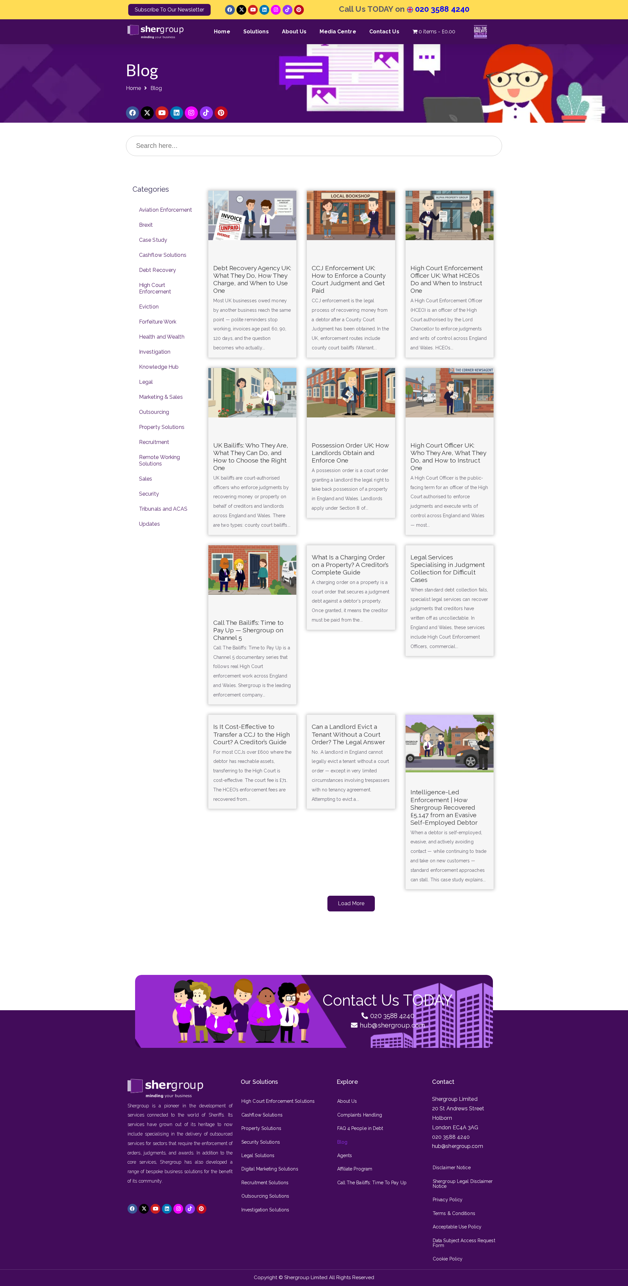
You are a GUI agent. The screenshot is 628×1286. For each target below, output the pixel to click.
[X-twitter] (241, 10)
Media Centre (338, 31)
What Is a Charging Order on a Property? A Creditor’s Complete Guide (350, 565)
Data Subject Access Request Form (464, 1243)
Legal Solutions (258, 1155)
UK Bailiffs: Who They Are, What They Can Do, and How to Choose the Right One (250, 456)
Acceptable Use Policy (457, 1226)
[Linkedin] (264, 10)
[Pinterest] (299, 10)
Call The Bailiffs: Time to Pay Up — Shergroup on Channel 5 (248, 630)
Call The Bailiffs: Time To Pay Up (372, 1182)
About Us (294, 31)
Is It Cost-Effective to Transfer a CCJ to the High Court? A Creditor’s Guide (251, 734)
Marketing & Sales (161, 397)
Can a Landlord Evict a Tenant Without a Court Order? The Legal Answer (348, 734)
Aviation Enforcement (165, 210)
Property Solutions (161, 427)
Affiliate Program (355, 1168)
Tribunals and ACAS (163, 509)
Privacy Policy (447, 1199)
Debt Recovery (157, 270)
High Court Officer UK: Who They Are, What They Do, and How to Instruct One (448, 456)
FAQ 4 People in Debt (360, 1128)
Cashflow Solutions (162, 255)
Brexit (146, 225)
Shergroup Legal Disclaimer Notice (463, 1184)
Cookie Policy (447, 1258)
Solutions (256, 31)
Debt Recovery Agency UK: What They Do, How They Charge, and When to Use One (252, 279)
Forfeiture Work (158, 322)
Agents (344, 1155)
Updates (149, 524)
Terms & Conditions (454, 1213)
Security (149, 494)
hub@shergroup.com (457, 1146)
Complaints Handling (359, 1115)
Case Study (153, 240)
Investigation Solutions (265, 1209)
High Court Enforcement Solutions (278, 1101)
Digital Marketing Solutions (269, 1168)
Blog (342, 1142)
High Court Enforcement (155, 288)
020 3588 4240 (441, 9)
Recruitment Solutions (264, 1182)
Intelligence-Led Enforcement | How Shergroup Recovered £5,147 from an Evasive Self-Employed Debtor (444, 807)
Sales (145, 479)
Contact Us (384, 31)
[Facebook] (230, 10)
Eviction (149, 307)
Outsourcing (154, 412)
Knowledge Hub (159, 367)
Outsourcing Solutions (265, 1196)
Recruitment (154, 442)
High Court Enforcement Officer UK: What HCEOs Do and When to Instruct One (446, 279)
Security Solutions (260, 1142)
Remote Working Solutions (159, 460)
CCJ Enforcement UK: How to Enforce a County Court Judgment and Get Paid (348, 279)
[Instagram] (276, 10)
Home (222, 31)
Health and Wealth (161, 337)
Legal (146, 382)
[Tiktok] (287, 10)
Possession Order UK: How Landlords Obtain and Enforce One (350, 453)
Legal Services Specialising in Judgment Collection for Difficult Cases (447, 568)
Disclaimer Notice (452, 1167)
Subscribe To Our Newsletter (169, 10)
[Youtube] (253, 10)
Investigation (154, 352)
